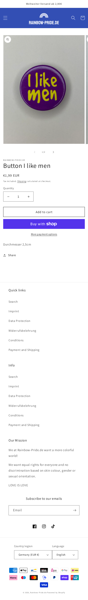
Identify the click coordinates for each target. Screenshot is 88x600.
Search (13, 302)
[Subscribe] (74, 510)
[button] (5, 18)
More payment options (44, 234)
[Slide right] (53, 152)
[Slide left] (34, 152)
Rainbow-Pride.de (38, 592)
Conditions (16, 340)
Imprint (14, 311)
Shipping (21, 181)
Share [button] (12, 255)
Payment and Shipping (24, 350)
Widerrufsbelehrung (22, 331)
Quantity (8, 188)
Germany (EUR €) (29, 554)
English (61, 554)
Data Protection (20, 321)
